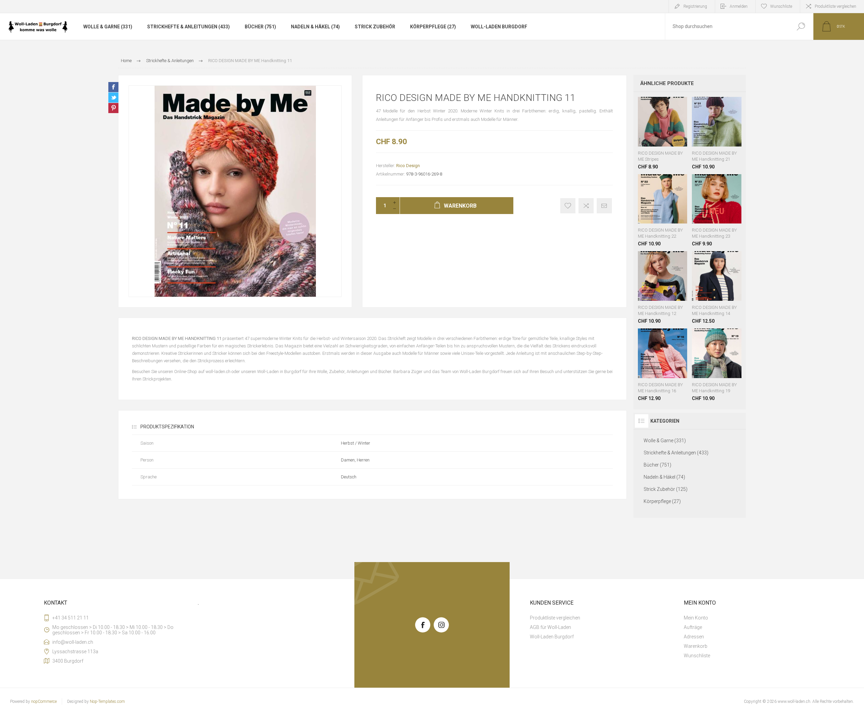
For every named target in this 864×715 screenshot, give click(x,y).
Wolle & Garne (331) (107, 26)
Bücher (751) (260, 26)
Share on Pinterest (113, 108)
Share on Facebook (113, 87)
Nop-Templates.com (107, 701)
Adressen (694, 636)
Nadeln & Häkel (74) (315, 26)
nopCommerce (44, 701)
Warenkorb (648, 129)
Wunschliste (658, 129)
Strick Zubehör (375, 26)
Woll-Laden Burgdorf (499, 26)
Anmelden (739, 6)
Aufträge (693, 627)
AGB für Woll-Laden (550, 627)
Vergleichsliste (586, 205)
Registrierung (695, 6)
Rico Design (408, 165)
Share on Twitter (113, 97)
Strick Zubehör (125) (665, 489)
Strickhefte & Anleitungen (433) (188, 26)
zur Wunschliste (567, 205)
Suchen (800, 26)
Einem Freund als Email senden (604, 205)
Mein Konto (696, 617)
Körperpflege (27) (433, 26)
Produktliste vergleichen (835, 6)
